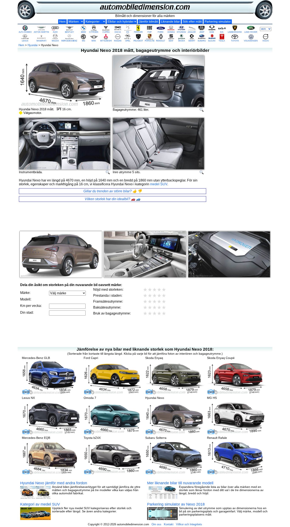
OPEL (127, 41)
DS (127, 32)
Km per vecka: (31, 305)
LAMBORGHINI (235, 32)
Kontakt (168, 524)
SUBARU (202, 41)
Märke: (25, 293)
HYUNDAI (181, 32)
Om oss (156, 524)
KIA (221, 32)
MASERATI (41, 41)
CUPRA (106, 32)
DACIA (118, 32)
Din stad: (27, 312)
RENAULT (160, 41)
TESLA (222, 41)
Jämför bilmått (148, 21)
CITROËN (93, 32)
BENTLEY (69, 32)
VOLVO (265, 41)
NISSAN (117, 41)
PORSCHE (150, 41)
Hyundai (33, 45)
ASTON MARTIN (41, 32)
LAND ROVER (250, 32)
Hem (62, 21)
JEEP (201, 32)
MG (83, 41)
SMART (191, 41)
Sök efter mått (192, 21)
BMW (83, 32)
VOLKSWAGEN (251, 41)
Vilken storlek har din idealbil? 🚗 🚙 (112, 199)
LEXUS (25, 41)
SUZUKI (211, 41)
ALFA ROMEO (25, 32)
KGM (212, 32)
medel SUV (158, 184)
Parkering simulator (218, 21)
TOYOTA (235, 41)
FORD (160, 32)
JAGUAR (192, 32)
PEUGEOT (138, 41)
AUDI (55, 32)
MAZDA (55, 41)
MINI (94, 41)
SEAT (171, 41)
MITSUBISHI (106, 41)
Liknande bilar (170, 21)
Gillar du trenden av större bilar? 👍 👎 (112, 191)
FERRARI (138, 32)
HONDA (171, 32)
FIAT (150, 32)
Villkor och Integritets (189, 524)
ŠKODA (181, 41)
